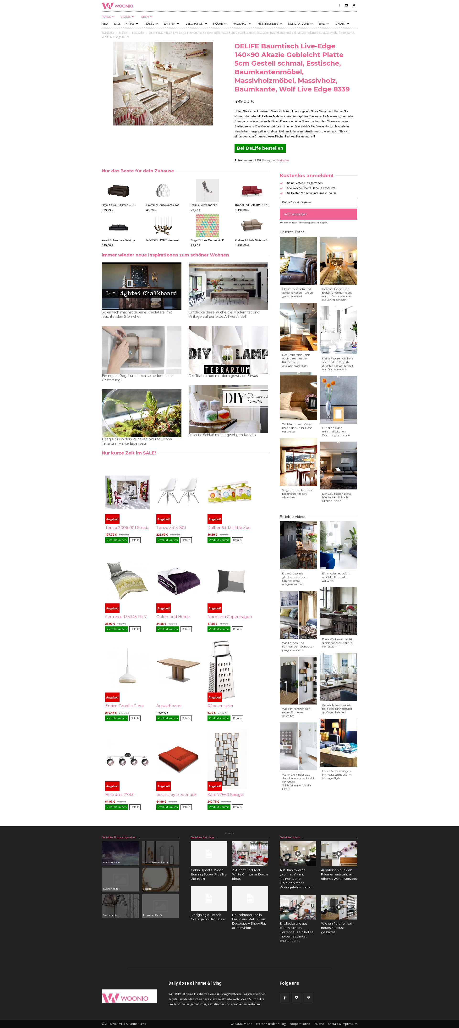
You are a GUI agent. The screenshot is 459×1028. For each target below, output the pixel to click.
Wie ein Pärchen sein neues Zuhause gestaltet (296, 712)
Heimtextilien (268, 23)
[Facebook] (339, 5)
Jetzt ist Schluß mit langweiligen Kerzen (222, 435)
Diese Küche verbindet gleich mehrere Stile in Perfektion (337, 642)
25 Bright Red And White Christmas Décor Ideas (250, 874)
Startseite (108, 33)
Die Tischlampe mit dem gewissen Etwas (223, 376)
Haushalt (240, 23)
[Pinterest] (353, 5)
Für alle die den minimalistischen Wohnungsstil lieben (336, 431)
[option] (131, 213)
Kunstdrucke (298, 23)
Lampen (169, 23)
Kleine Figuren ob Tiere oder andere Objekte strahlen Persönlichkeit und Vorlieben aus (337, 364)
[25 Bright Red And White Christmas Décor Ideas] (250, 853)
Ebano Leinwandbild (200, 240)
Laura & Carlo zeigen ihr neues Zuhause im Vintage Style (337, 774)
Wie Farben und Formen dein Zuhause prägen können (297, 646)
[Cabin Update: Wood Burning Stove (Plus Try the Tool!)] (209, 853)
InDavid (319, 1024)
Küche (218, 23)
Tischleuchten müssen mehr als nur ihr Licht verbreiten (297, 427)
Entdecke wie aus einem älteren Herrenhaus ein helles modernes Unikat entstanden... (296, 932)
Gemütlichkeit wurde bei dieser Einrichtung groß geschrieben (337, 708)
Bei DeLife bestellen (260, 148)
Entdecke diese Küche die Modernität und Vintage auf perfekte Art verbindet (224, 314)
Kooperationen (300, 1024)
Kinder (340, 23)
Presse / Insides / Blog (271, 1024)
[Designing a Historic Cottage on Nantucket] (209, 898)
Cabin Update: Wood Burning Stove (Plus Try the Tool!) (208, 874)
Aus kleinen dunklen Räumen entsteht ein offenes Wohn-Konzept (339, 874)
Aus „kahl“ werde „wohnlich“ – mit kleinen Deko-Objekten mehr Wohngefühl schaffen (296, 878)
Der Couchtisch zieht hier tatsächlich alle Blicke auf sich (336, 497)
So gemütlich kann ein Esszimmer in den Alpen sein (297, 493)
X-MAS (130, 23)
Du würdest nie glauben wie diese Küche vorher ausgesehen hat (294, 579)
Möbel (149, 23)
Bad (322, 23)
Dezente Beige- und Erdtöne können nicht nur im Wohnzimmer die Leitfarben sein (337, 294)
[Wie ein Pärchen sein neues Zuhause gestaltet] (339, 907)
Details (135, 540)
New (105, 23)
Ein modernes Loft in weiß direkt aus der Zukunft (336, 577)
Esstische (138, 33)
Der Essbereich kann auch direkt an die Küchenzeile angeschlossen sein (296, 360)
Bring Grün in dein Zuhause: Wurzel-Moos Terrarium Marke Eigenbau (137, 441)
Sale (117, 23)
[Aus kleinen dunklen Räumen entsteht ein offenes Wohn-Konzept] (339, 853)
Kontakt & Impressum (342, 1024)
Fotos (106, 16)
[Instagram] (346, 5)
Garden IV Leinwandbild (203, 205)
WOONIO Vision (241, 1024)
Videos (126, 16)
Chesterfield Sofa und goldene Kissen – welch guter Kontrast (297, 292)
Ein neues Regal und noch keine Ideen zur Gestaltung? (137, 378)
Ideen (145, 16)
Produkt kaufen (117, 540)
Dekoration (194, 23)
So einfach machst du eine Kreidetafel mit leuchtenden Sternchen (137, 314)
